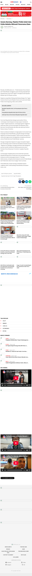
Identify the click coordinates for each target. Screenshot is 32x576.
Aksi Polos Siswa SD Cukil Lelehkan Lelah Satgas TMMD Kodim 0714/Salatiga (24, 236)
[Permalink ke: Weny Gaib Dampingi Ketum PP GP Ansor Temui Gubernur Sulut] (24, 245)
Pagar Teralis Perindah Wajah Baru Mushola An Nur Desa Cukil (24, 266)
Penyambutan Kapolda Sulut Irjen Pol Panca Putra (13, 112)
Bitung (4, 331)
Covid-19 (5, 326)
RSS (24, 564)
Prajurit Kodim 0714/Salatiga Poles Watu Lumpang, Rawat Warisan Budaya (24, 208)
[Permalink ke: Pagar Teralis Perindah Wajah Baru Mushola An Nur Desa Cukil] (24, 260)
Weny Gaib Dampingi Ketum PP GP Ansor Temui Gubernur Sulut (24, 252)
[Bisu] (27, 385)
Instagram (9, 564)
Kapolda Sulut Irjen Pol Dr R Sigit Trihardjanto (11, 176)
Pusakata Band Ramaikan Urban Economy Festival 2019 (7, 187)
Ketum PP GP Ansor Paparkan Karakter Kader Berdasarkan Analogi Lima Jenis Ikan (8, 252)
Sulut (4, 320)
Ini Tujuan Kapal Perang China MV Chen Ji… (16, 345)
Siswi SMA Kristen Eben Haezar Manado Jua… (17, 357)
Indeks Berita (8, 547)
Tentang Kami (23, 547)
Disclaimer (15, 557)
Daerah (7, 338)
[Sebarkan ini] (19, 181)
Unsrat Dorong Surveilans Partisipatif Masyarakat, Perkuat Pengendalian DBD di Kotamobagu (8, 237)
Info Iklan (23, 555)
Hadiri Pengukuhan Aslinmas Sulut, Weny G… (17, 362)
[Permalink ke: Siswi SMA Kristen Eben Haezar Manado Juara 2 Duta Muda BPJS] (8, 201)
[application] (16, 378)
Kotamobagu (6, 328)
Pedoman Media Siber (23, 551)
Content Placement (8, 555)
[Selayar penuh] (29, 385)
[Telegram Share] (26, 181)
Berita (7, 361)
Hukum (7, 350)
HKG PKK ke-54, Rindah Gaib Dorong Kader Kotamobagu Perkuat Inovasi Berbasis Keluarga (7, 267)
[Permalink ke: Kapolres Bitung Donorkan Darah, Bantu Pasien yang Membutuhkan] (24, 215)
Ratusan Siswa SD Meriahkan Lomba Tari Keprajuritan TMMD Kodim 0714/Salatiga (7, 222)
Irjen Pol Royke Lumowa (6, 173)
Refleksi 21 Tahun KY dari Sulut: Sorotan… (16, 351)
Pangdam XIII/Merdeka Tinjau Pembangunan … (17, 340)
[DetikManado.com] (16, 2)
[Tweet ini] (23, 181)
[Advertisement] (16, 72)
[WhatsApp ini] (29, 181)
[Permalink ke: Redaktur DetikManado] (2, 27)
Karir (23, 549)
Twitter (24, 562)
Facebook (9, 562)
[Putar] (2, 385)
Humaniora (8, 355)
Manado (5, 323)
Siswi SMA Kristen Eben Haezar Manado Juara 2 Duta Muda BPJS (7, 208)
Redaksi (8, 549)
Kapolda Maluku (17, 173)
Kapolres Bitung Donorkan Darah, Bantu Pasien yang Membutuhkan (23, 222)
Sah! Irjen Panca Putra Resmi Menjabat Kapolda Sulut (14, 114)
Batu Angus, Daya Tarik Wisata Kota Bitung (24, 187)
